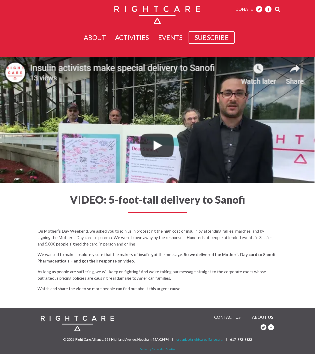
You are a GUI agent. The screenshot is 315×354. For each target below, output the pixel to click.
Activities (132, 37)
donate (244, 9)
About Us (262, 317)
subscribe (212, 37)
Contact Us (227, 317)
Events (170, 37)
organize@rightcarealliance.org (199, 339)
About (95, 37)
